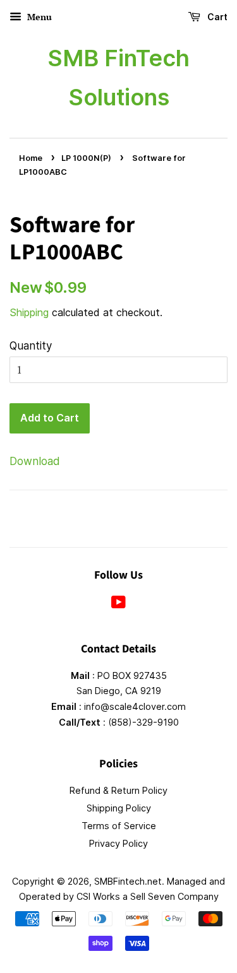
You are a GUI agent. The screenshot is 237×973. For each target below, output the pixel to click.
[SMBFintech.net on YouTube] (118, 604)
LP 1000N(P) (86, 158)
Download (34, 461)
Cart (216, 16)
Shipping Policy (119, 808)
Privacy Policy (118, 843)
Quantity (30, 345)
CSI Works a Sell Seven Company (147, 896)
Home (30, 158)
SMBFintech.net (128, 881)
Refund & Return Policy (118, 790)
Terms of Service (119, 825)
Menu (38, 17)
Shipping (29, 312)
